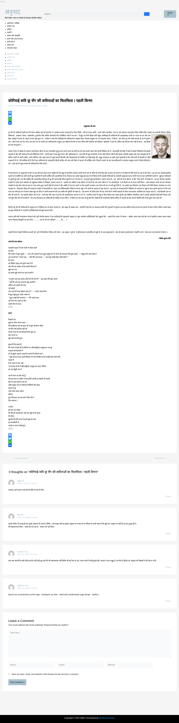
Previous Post (20, 458)
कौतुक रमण (20, 481)
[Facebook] (89, 112)
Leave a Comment (16, 106)
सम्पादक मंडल (12, 48)
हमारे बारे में (11, 42)
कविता (9, 29)
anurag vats (22, 586)
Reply (168, 496)
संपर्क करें (10, 45)
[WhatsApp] (89, 119)
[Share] (89, 123)
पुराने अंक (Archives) (15, 39)
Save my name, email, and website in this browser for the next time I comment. (45, 674)
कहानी (9, 32)
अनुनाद (2, 1)
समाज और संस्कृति (13, 35)
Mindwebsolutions (107, 718)
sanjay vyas (22, 552)
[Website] (129, 665)
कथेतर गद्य (10, 26)
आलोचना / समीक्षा (13, 23)
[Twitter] (89, 116)
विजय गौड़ (20, 515)
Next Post (161, 458)
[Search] (147, 14)
